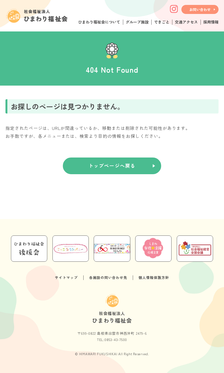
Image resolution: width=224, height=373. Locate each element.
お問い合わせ (200, 9)
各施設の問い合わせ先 (108, 277)
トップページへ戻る (112, 165)
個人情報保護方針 (153, 277)
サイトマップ (66, 277)
